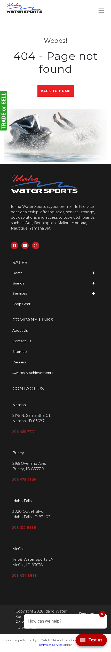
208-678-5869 (24, 479)
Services (19, 293)
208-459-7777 (23, 431)
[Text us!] (91, 641)
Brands (18, 283)
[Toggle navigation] (101, 10)
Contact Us (21, 341)
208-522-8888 (24, 527)
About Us (20, 330)
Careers (19, 362)
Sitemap (19, 351)
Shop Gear (21, 304)
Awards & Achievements (32, 373)
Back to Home (55, 91)
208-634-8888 (24, 575)
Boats (17, 273)
